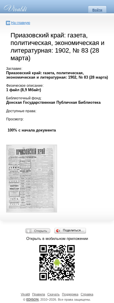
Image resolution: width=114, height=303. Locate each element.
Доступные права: (21, 111)
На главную (20, 23)
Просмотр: (15, 119)
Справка (87, 294)
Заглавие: (14, 69)
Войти (97, 10)
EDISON (32, 299)
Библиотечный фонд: (24, 98)
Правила (38, 294)
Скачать (53, 294)
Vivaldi (25, 294)
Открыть (40, 231)
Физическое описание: (25, 86)
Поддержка (70, 294)
